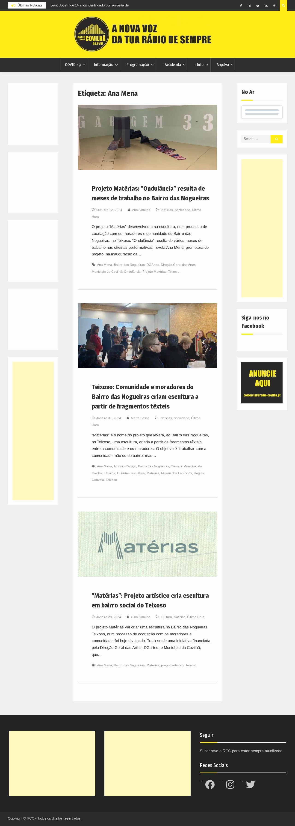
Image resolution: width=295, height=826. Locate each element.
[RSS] (266, 6)
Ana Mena (104, 264)
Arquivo (223, 64)
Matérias (153, 473)
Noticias (167, 210)
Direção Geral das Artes (178, 264)
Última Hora (195, 617)
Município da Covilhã (107, 271)
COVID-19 (73, 64)
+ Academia (171, 64)
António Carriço (125, 466)
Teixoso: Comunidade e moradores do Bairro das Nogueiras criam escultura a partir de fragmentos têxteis (145, 396)
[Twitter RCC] (258, 6)
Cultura (166, 617)
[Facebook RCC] (241, 6)
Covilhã (109, 473)
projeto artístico (172, 665)
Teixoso (173, 271)
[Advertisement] (261, 228)
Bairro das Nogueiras (129, 264)
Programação (137, 64)
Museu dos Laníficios (176, 473)
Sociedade (182, 210)
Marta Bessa (140, 418)
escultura (138, 473)
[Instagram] (249, 6)
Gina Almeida (140, 617)
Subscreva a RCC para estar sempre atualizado (241, 751)
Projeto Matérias (154, 271)
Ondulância (132, 271)
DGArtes (153, 264)
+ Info (199, 64)
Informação (103, 64)
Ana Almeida (141, 210)
